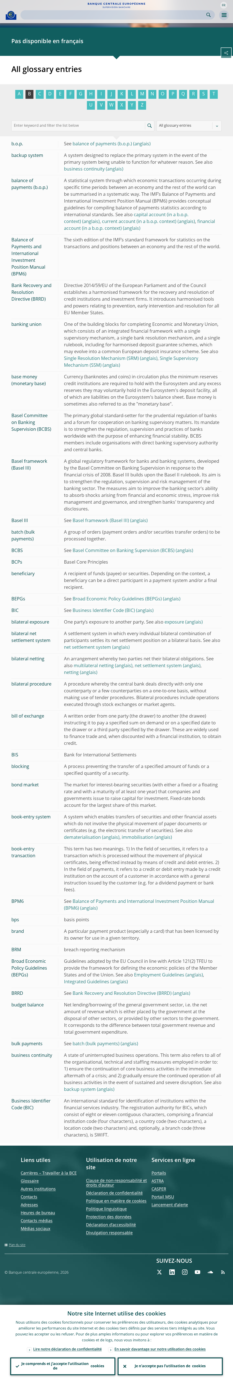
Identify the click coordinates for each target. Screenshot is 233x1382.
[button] (223, 5)
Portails (159, 1173)
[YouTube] (197, 1272)
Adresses (29, 1205)
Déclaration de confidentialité (114, 1193)
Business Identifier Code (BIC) (104, 611)
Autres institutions (38, 1189)
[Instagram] (184, 1272)
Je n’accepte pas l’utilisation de (170, 1366)
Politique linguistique (106, 1209)
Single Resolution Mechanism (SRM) (101, 359)
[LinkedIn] (172, 1272)
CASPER (159, 1189)
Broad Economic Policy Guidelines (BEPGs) (117, 599)
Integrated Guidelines (86, 982)
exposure (174, 622)
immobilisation (137, 837)
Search (208, 15)
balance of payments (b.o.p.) (102, 144)
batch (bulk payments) (96, 1044)
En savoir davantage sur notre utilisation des (160, 1349)
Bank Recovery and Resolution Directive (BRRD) (122, 993)
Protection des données (109, 1217)
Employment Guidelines (159, 975)
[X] (159, 1272)
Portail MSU (163, 1197)
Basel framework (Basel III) (101, 521)
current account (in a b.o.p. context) (139, 222)
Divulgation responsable (109, 1233)
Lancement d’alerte (170, 1205)
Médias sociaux (35, 1229)
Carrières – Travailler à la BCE (49, 1173)
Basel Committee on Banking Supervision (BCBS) (124, 551)
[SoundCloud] (210, 1272)
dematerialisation (82, 837)
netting (71, 673)
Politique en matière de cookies (116, 1201)
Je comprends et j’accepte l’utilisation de (62, 1366)
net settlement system (87, 647)
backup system (80, 1089)
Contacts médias (37, 1221)
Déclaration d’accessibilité (111, 1225)
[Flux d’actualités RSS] (223, 1272)
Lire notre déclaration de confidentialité (67, 1349)
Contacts (29, 1197)
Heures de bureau (38, 1213)
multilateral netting (94, 666)
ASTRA (158, 1181)
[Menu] (224, 15)
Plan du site (17, 1245)
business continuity (84, 169)
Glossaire (30, 1181)
